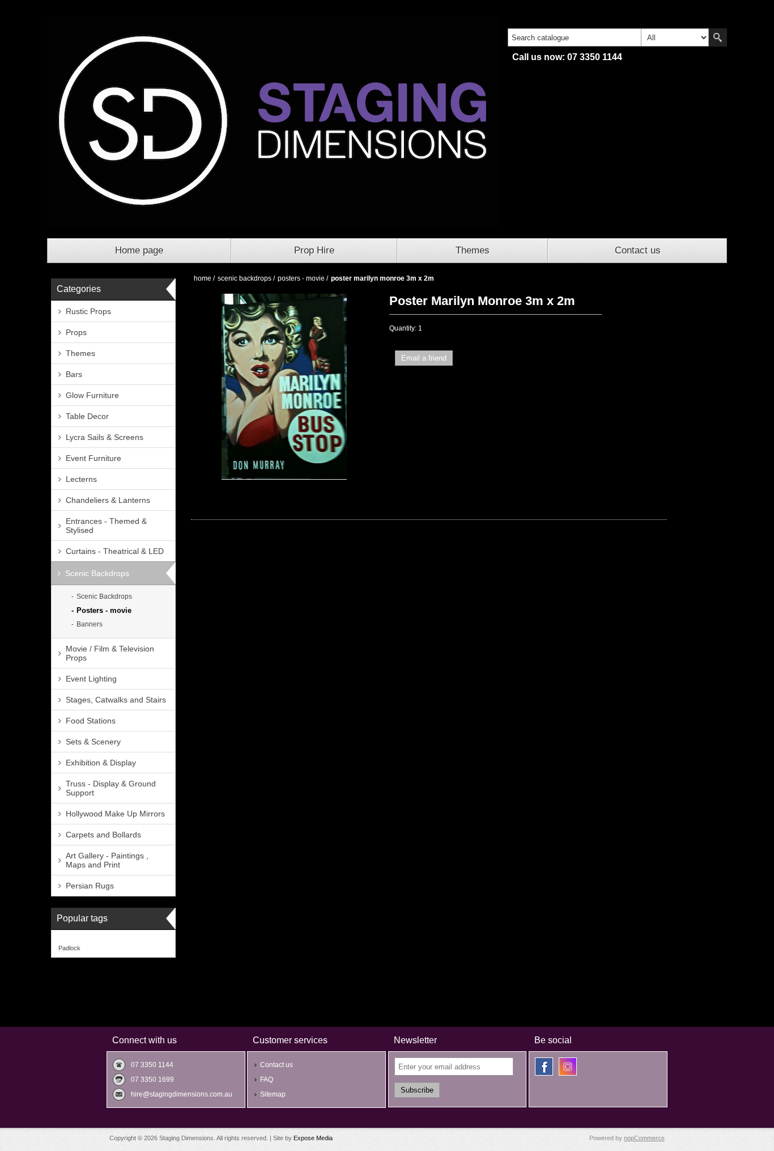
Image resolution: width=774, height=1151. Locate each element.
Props (76, 332)
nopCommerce (644, 1138)
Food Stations (91, 720)
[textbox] (574, 37)
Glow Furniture (92, 395)
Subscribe (417, 1090)
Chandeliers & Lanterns (108, 500)
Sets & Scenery (93, 741)
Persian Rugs (90, 885)
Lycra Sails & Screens (104, 437)
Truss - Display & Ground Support (111, 788)
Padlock (69, 948)
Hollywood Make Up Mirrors (115, 813)
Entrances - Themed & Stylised (106, 526)
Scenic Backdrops (97, 573)
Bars (74, 374)
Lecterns (81, 479)
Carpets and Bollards (103, 834)
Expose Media (313, 1138)
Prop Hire (314, 250)
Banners (89, 624)
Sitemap (273, 1094)
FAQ (266, 1080)
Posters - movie (103, 610)
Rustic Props (88, 311)
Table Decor (87, 416)
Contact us (638, 250)
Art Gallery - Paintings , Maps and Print (107, 860)
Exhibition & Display (101, 762)
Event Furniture (93, 458)
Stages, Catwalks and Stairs (116, 699)
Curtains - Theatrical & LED (115, 551)
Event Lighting (91, 678)
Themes (473, 250)
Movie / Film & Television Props (110, 653)
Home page (139, 250)
